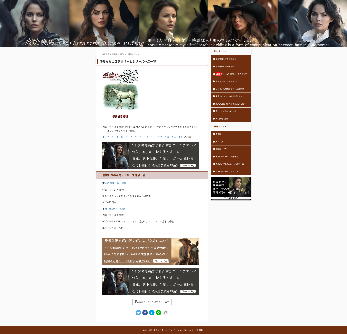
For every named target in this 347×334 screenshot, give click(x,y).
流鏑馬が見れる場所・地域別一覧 (230, 164)
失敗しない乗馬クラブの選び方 (234, 74)
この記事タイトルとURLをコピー (153, 301)
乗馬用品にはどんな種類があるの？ (231, 104)
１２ (160, 137)
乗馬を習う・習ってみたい (227, 81)
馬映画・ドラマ (222, 149)
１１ (153, 137)
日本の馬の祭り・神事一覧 (227, 156)
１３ (167, 137)
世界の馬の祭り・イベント (227, 171)
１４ (173, 137)
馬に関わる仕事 (222, 118)
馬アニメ (219, 141)
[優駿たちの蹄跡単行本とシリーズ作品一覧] (152, 312)
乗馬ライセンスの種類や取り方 (229, 96)
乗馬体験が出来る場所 (225, 66)
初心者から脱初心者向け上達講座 (230, 89)
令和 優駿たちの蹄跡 (115, 183)
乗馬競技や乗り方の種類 (226, 59)
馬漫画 (218, 134)
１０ (146, 137)
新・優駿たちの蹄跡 (115, 208)
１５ (180, 137)
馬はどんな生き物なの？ (226, 111)
